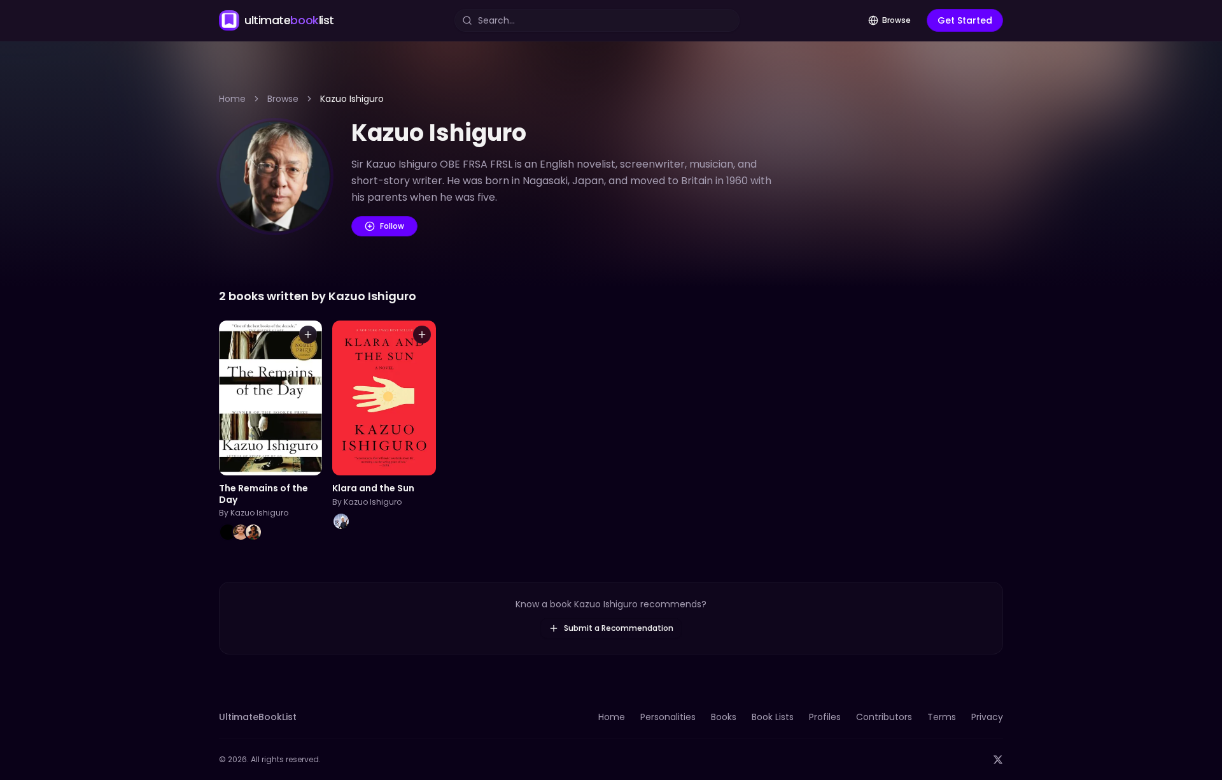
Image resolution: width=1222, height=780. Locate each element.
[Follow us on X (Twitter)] (998, 760)
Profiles (825, 717)
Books (723, 717)
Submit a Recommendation (618, 628)
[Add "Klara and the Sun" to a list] (422, 334)
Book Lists (773, 717)
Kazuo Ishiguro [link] (352, 98)
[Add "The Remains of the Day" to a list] (308, 334)
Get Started (965, 20)
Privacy (987, 717)
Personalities (668, 717)
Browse (896, 20)
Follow (392, 225)
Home (232, 98)
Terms (941, 717)
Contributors (884, 717)
